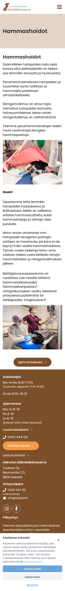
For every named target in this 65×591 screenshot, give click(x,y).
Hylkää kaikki (32, 576)
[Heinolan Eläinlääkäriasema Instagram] (7, 509)
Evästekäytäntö (33, 561)
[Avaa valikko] (59, 7)
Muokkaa (32, 584)
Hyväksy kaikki (32, 568)
